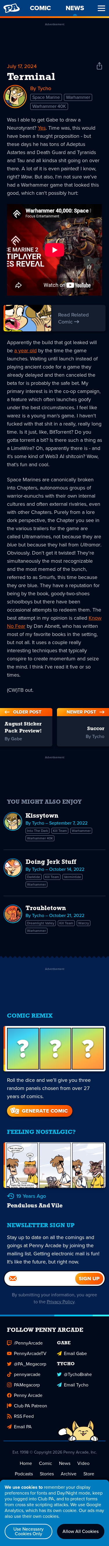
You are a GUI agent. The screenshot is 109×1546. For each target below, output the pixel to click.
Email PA (23, 1426)
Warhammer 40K (49, 106)
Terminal (31, 77)
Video (83, 1463)
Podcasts (24, 1473)
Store (88, 1473)
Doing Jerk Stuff (51, 862)
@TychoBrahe (78, 1374)
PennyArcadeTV (30, 1353)
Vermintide (72, 877)
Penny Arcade (28, 1395)
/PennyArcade (28, 1343)
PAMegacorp (27, 1384)
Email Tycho (76, 1384)
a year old (25, 350)
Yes (42, 128)
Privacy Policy (60, 1301)
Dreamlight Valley (40, 923)
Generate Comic (45, 1111)
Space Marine (46, 97)
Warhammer (78, 97)
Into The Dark (37, 830)
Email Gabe (75, 1353)
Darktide (33, 877)
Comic (45, 1463)
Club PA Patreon (30, 1405)
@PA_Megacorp (30, 1364)
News (64, 1463)
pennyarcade (27, 1374)
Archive (68, 1473)
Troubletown (46, 908)
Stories (47, 1473)
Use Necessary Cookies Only (28, 1531)
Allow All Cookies (80, 1531)
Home (26, 1463)
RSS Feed (24, 1416)
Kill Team (60, 830)
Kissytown (42, 816)
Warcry (83, 923)
